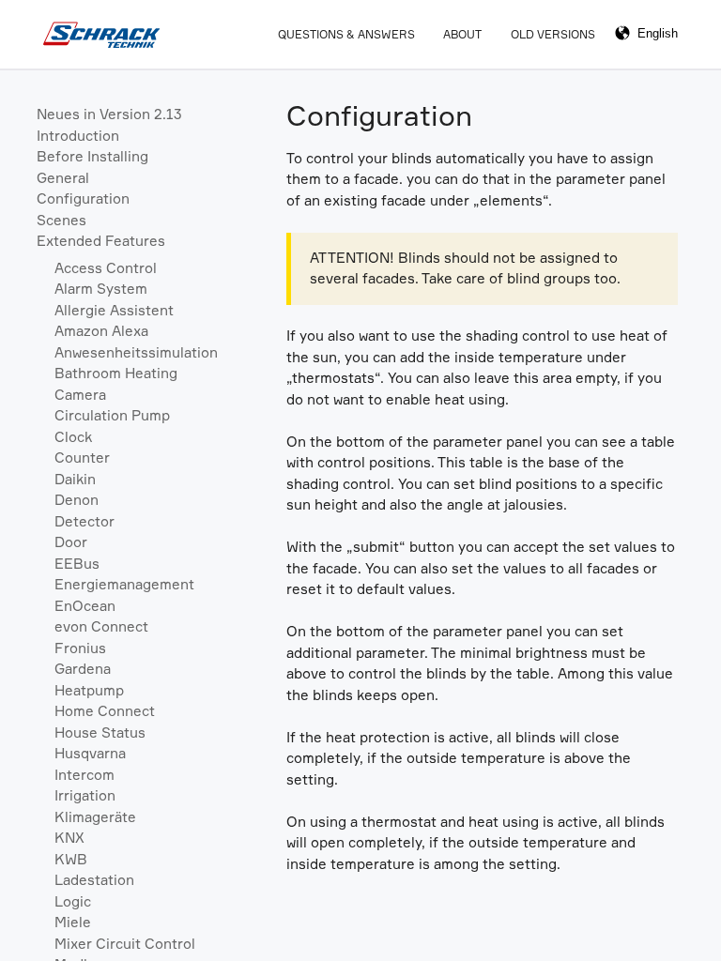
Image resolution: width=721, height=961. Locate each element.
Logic (72, 901)
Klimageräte (95, 817)
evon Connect (101, 626)
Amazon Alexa (101, 331)
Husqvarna (90, 753)
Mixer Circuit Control (124, 944)
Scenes (61, 220)
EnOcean (84, 606)
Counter (82, 457)
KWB (70, 859)
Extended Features (101, 241)
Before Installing (92, 156)
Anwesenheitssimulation (136, 352)
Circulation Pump (112, 415)
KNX (69, 838)
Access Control (105, 268)
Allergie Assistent (114, 310)
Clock (73, 437)
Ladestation (94, 880)
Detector (84, 521)
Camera (80, 395)
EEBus (77, 563)
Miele (72, 922)
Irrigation (84, 795)
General (63, 178)
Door (70, 542)
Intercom (84, 775)
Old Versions (553, 34)
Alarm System (100, 288)
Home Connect (104, 711)
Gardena (82, 669)
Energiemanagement (124, 584)
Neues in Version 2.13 (109, 114)
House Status (100, 732)
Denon (76, 500)
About (462, 34)
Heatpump (89, 690)
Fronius (80, 648)
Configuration (83, 198)
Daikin (75, 479)
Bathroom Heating (115, 373)
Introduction (78, 136)
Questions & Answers (346, 34)
